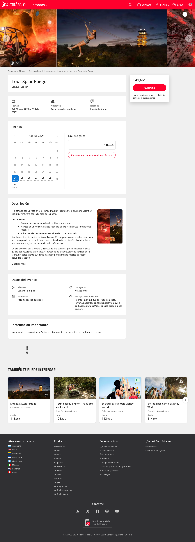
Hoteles (57, 458)
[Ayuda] (177, 5)
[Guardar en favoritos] (185, 14)
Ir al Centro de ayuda (155, 451)
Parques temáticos (52, 71)
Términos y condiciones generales (115, 466)
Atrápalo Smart (61, 494)
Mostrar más (18, 263)
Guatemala (17, 461)
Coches (57, 474)
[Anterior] (6, 38)
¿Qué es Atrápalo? (108, 447)
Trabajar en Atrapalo (109, 462)
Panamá (16, 469)
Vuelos (57, 451)
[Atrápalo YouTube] (117, 511)
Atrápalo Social (107, 451)
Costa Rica (17, 457)
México (22, 71)
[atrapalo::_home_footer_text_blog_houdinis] (78, 511)
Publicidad (104, 458)
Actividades (59, 447)
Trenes (57, 454)
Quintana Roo (35, 71)
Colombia (16, 453)
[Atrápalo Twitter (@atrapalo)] (88, 511)
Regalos (58, 482)
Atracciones (69, 71)
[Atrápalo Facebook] (97, 511)
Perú (14, 472)
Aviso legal (105, 474)
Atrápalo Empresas (63, 490)
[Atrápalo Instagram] (107, 511)
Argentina (16, 446)
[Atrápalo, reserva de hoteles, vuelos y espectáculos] (14, 4)
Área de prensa (107, 454)
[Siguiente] (189, 38)
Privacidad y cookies (109, 470)
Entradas (12, 71)
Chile (14, 450)
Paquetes (58, 462)
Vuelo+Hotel (59, 466)
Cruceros (58, 470)
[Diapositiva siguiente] (186, 400)
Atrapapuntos (60, 486)
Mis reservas (151, 447)
